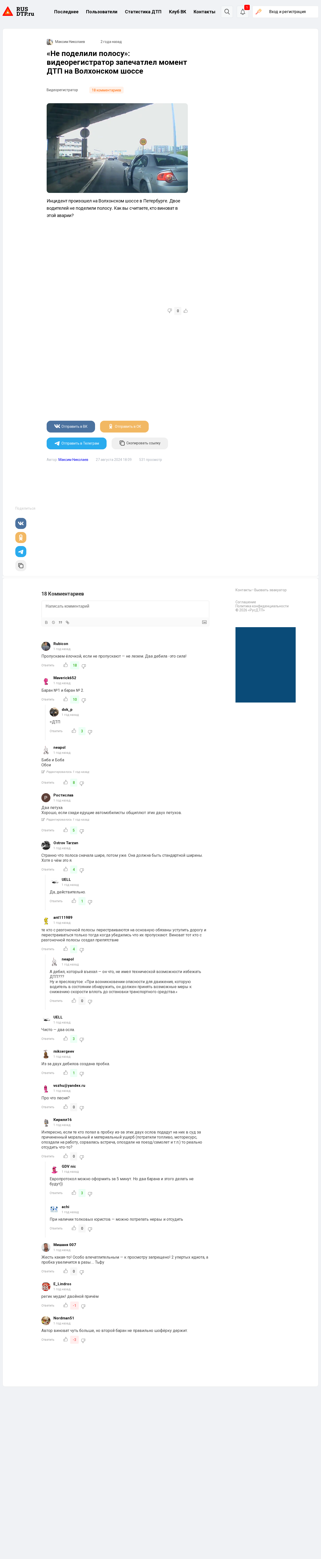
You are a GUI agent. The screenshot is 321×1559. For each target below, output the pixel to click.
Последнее (66, 11)
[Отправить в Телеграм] (20, 551)
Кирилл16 (62, 1119)
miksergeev (63, 1051)
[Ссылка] (67, 622)
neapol (59, 747)
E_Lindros (62, 1284)
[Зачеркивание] (53, 622)
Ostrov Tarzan (65, 843)
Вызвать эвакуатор (270, 590)
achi (65, 1207)
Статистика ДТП (143, 11)
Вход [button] (287, 11)
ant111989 (62, 917)
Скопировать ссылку (143, 443)
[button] (243, 12)
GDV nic (69, 1166)
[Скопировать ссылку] (20, 565)
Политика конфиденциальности (262, 606)
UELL (66, 879)
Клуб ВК (177, 11)
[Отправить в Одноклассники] (20, 537)
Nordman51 (63, 1318)
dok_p (67, 709)
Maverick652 (64, 678)
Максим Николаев (70, 42)
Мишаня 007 (64, 1245)
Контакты (204, 11)
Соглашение (245, 602)
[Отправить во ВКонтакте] (20, 523)
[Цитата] (60, 622)
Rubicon (60, 643)
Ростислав (63, 795)
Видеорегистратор (62, 90)
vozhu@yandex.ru (69, 1085)
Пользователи (101, 11)
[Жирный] (46, 622)
